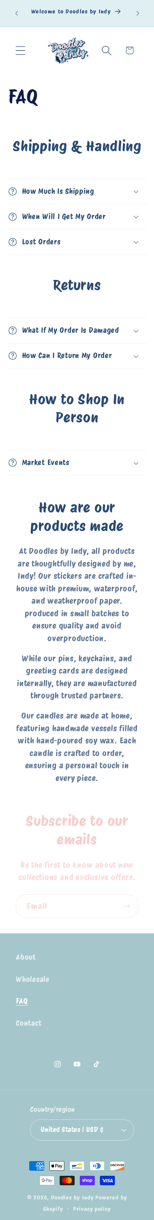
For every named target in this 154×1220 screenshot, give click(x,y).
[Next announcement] (137, 13)
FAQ (22, 1001)
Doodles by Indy (72, 1197)
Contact (28, 1023)
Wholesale (33, 979)
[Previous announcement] (16, 13)
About (26, 957)
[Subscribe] (126, 906)
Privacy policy (92, 1208)
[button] (20, 50)
